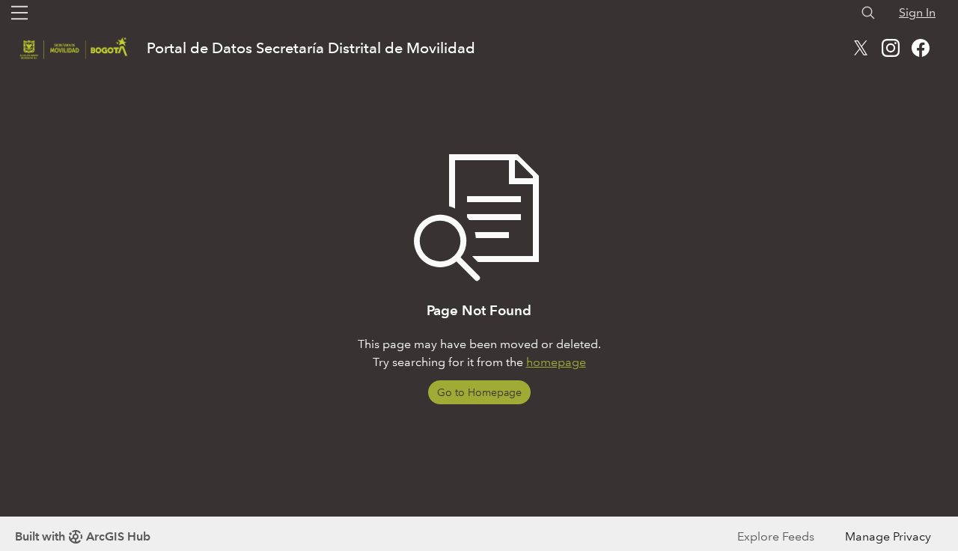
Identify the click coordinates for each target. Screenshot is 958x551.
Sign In (917, 12)
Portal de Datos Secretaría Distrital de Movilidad (311, 48)
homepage (556, 362)
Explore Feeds (775, 536)
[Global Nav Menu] (19, 12)
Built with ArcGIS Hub (82, 536)
